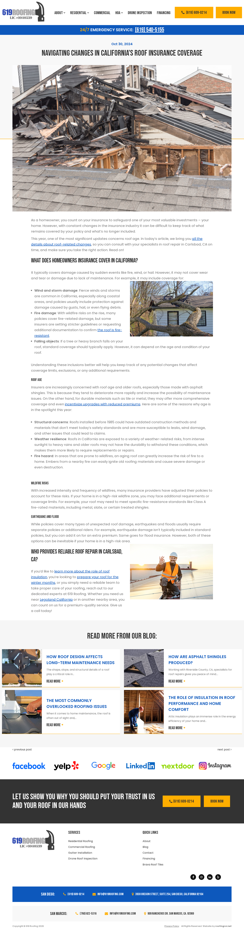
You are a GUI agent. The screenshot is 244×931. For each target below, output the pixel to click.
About (58, 13)
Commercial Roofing (81, 847)
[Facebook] (193, 877)
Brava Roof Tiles (153, 864)
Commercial (102, 13)
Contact (148, 853)
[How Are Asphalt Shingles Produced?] (144, 668)
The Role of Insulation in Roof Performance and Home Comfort (201, 703)
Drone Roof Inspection (82, 858)
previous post (22, 749)
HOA (117, 13)
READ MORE (53, 681)
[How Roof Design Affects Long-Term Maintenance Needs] (22, 668)
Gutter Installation (80, 853)
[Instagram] (201, 877)
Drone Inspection (140, 13)
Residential (78, 13)
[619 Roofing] (23, 12)
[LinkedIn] (210, 877)
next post (224, 749)
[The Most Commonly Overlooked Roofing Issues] (22, 712)
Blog (145, 847)
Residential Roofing (80, 841)
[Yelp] (218, 877)
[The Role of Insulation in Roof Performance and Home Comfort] (144, 712)
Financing (163, 13)
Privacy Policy (171, 926)
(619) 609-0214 (196, 12)
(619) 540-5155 (149, 30)
